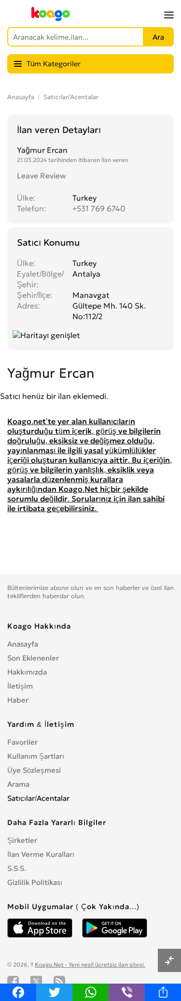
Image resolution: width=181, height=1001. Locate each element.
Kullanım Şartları (35, 756)
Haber (17, 700)
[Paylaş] (163, 992)
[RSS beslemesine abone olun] (59, 981)
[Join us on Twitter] (36, 981)
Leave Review (41, 175)
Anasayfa (20, 97)
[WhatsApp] (90, 992)
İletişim (20, 686)
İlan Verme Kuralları (40, 854)
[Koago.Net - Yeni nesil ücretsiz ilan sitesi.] (50, 19)
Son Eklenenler (33, 657)
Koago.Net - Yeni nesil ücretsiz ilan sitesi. (90, 964)
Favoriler (22, 742)
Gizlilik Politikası (34, 882)
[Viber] (127, 992)
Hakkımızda (27, 672)
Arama (18, 784)
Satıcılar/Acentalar (70, 97)
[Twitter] (54, 992)
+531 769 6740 (98, 208)
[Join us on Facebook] (13, 981)
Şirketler (22, 840)
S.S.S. (16, 868)
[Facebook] (18, 992)
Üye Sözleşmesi (34, 770)
